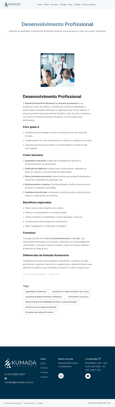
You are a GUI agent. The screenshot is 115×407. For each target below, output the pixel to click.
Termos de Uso (29, 403)
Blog (70, 4)
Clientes (63, 4)
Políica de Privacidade (12, 403)
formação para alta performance (39, 312)
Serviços (54, 4)
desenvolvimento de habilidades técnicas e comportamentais (51, 302)
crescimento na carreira (78, 297)
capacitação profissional (35, 291)
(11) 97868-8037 (15, 374)
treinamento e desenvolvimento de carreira (70, 291)
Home (39, 4)
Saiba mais (54, 274)
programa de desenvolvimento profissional (43, 297)
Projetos (44, 372)
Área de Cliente (89, 4)
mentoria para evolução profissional (40, 307)
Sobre (46, 4)
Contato (77, 4)
